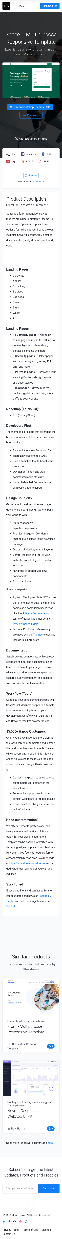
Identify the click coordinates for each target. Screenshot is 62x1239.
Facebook (44, 895)
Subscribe (49, 1188)
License (46, 1229)
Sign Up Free (49, 5)
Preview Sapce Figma (25, 624)
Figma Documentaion (37, 613)
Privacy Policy (10, 1229)
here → (52, 1142)
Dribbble (11, 906)
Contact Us (39, 181)
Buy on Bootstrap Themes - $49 (32, 107)
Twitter (10, 901)
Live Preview (31, 115)
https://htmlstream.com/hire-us (27, 863)
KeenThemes (35, 634)
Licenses (32, 175)
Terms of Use (30, 1229)
